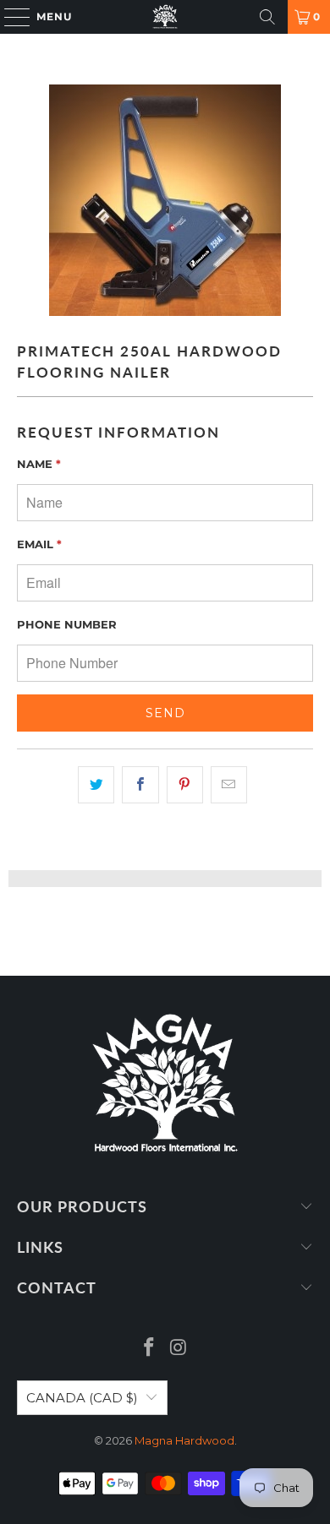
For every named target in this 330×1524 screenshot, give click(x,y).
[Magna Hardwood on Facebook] (149, 1348)
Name (39, 464)
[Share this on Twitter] (96, 784)
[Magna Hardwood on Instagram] (179, 1348)
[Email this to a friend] (229, 784)
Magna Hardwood (184, 1440)
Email (39, 544)
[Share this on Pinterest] (185, 784)
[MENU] (9, 17)
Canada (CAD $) (82, 1398)
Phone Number (67, 624)
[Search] (267, 17)
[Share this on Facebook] (140, 784)
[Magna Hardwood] (165, 17)
